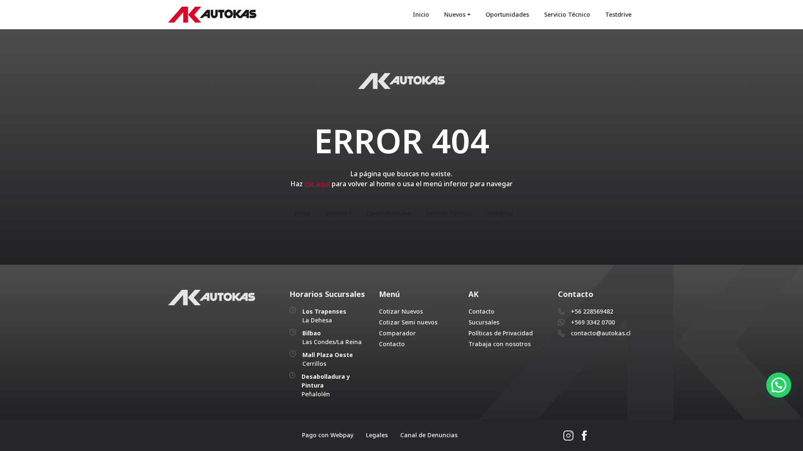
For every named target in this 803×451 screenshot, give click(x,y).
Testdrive (618, 14)
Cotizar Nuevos (401, 311)
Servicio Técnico (567, 14)
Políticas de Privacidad (500, 333)
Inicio (421, 14)
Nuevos (454, 14)
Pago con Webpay (327, 435)
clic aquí (317, 183)
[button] (778, 385)
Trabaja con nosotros (499, 344)
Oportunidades (507, 14)
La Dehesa (324, 315)
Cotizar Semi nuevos (408, 322)
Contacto (392, 344)
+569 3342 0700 (593, 322)
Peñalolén (326, 385)
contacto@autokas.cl (601, 333)
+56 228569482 (592, 311)
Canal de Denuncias (429, 435)
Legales (377, 435)
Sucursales (483, 322)
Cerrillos (327, 359)
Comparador (397, 333)
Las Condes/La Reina (332, 337)
